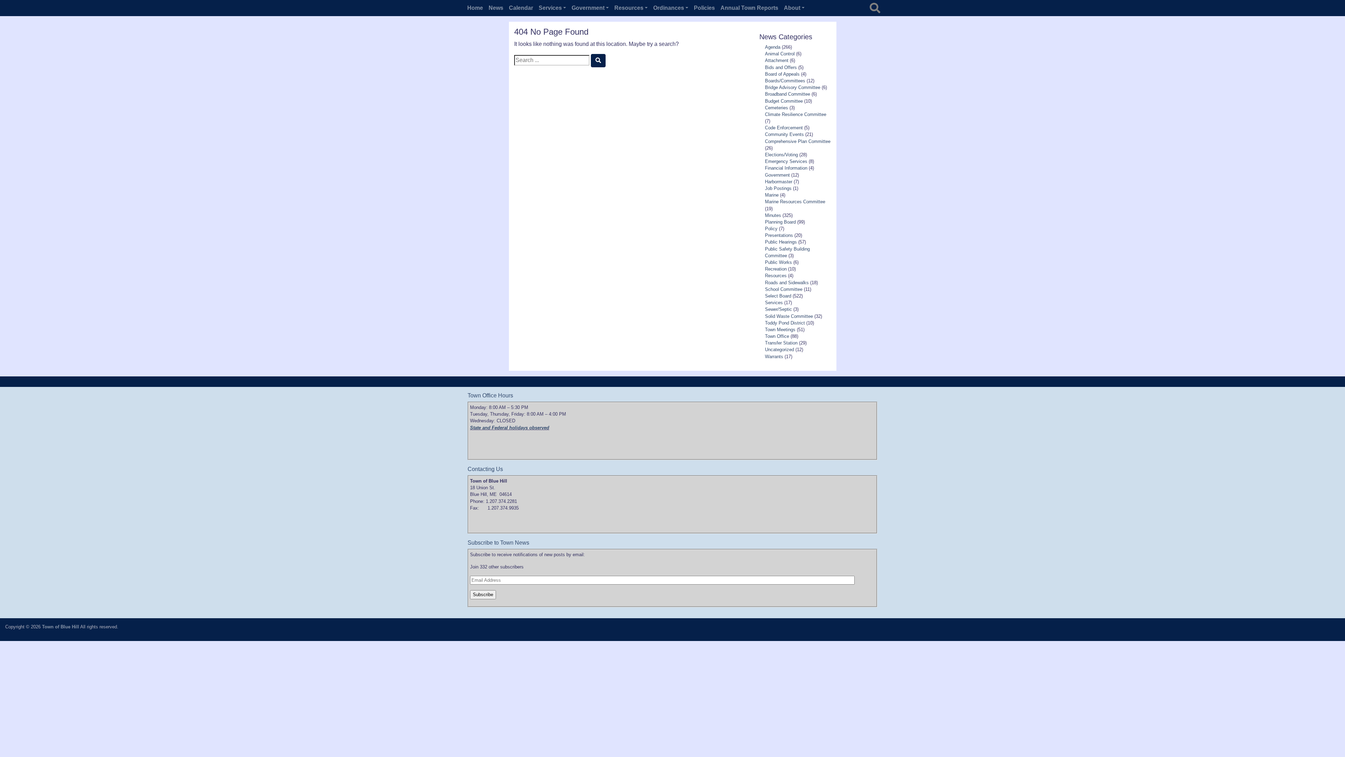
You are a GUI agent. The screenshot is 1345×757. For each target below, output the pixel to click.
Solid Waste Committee (789, 316)
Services (774, 302)
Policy (771, 228)
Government (777, 175)
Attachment (776, 60)
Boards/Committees (785, 80)
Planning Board (780, 222)
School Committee (783, 289)
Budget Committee (784, 101)
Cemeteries (776, 107)
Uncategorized (779, 349)
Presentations (779, 235)
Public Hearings (781, 242)
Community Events (784, 134)
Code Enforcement (784, 127)
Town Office (777, 336)
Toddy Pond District (785, 323)
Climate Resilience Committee (795, 114)
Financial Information (786, 168)
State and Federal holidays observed (509, 427)
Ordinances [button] (668, 8)
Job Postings (778, 188)
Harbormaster (778, 181)
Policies (704, 8)
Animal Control (780, 53)
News (496, 8)
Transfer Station (781, 343)
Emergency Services (786, 161)
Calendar (521, 8)
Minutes (773, 215)
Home (475, 8)
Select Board (778, 296)
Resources (776, 275)
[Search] (598, 60)
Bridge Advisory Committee (792, 87)
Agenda (772, 47)
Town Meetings (780, 329)
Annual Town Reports (749, 8)
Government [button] (588, 8)
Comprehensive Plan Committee (797, 141)
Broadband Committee (787, 94)
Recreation (776, 269)
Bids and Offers (781, 67)
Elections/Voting (781, 154)
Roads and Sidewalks (787, 282)
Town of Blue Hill (60, 626)
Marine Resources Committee (795, 201)
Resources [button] (628, 8)
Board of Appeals (782, 74)
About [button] (792, 8)
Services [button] (550, 8)
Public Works (778, 262)
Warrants (774, 356)
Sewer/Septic (778, 309)
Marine (772, 195)
